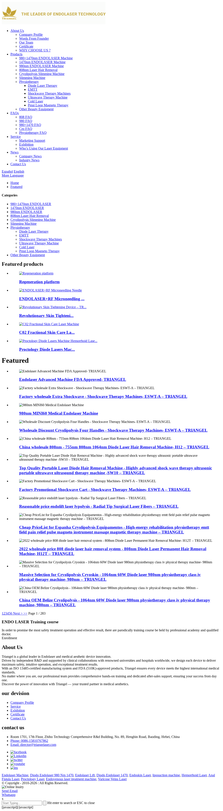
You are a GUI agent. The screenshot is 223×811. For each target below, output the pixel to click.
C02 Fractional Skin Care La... (47, 332)
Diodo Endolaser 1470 (112, 775)
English (19, 171)
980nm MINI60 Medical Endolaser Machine (58, 413)
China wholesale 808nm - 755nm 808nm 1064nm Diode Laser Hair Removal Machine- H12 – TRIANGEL (114, 447)
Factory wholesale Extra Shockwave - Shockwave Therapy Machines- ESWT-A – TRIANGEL (103, 396)
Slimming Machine (32, 78)
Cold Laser (35, 101)
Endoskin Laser (140, 775)
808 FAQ (25, 117)
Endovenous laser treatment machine (71, 779)
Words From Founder (34, 38)
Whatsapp (8, 795)
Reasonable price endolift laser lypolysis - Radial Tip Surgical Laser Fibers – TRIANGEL (99, 506)
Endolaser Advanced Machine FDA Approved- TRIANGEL (72, 379)
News (14, 152)
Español (7, 171)
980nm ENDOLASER (26, 212)
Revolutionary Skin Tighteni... (46, 315)
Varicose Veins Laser (112, 779)
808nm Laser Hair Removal (38, 70)
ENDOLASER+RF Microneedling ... (51, 298)
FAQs (14, 113)
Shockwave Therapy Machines (49, 93)
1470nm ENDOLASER (27, 208)
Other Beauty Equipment (36, 109)
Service (15, 136)
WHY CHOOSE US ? (35, 50)
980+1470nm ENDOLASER (30, 204)
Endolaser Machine (15, 775)
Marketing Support (32, 140)
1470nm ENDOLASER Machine (42, 62)
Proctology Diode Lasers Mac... (47, 349)
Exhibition (26, 144)
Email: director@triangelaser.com (33, 744)
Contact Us (18, 164)
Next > (18, 613)
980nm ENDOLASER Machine (41, 66)
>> (25, 613)
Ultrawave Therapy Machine (48, 97)
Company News (30, 156)
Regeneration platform (39, 281)
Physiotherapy (29, 81)
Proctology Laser (32, 779)
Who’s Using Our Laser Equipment (43, 148)
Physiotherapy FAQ (33, 133)
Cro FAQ (25, 129)
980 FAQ (25, 121)
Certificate (26, 46)
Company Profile (31, 34)
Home (14, 183)
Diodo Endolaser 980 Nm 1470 (51, 775)
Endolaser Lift (85, 775)
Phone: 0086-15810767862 (29, 741)
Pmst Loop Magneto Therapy (48, 105)
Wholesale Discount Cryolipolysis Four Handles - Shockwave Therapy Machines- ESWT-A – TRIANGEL (113, 430)
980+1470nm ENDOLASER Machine (46, 58)
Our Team (26, 42)
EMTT (32, 89)
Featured (16, 187)
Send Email (10, 791)
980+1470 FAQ (30, 125)
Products (16, 54)
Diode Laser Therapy (42, 85)
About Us (17, 30)
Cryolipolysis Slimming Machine (41, 74)
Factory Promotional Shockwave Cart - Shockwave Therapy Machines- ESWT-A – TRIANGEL (105, 489)
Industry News (29, 160)
